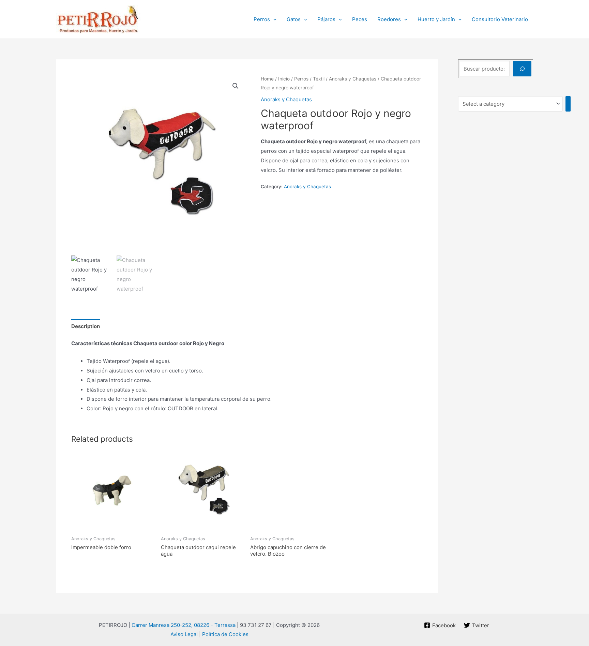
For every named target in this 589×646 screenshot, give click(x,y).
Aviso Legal (184, 634)
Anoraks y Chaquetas (352, 79)
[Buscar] (522, 68)
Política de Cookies (225, 634)
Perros (262, 19)
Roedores (389, 19)
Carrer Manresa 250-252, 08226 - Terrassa (184, 625)
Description (85, 326)
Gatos (294, 19)
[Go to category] (568, 104)
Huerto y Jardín (436, 19)
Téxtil (318, 79)
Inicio (284, 79)
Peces (359, 19)
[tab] (85, 326)
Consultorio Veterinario (500, 19)
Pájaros (326, 19)
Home (267, 79)
